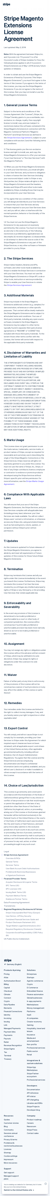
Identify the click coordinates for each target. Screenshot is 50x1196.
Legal (6, 851)
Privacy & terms (10, 1139)
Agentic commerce (35, 981)
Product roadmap (34, 1119)
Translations (9, 906)
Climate (7, 994)
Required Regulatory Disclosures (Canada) (23, 929)
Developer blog (33, 1110)
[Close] (45, 1184)
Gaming (30, 1025)
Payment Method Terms (16, 895)
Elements (8, 1008)
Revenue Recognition (13, 1045)
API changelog (33, 1099)
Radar (6, 1042)
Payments (8, 1035)
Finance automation (35, 994)
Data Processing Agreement (17, 902)
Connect (7, 998)
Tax (5, 1052)
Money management (35, 1008)
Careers (30, 1123)
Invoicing (7, 1018)
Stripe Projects (33, 1106)
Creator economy (34, 1021)
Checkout (8, 991)
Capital (7, 987)
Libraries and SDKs (35, 1103)
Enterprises (32, 974)
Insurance (31, 1034)
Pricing (6, 974)
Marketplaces (32, 1004)
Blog (6, 1126)
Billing (6, 984)
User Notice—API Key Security (18, 916)
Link (5, 1025)
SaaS (29, 1015)
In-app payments (34, 1001)
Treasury (8, 1059)
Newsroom (31, 1126)
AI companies (32, 1018)
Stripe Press (32, 1130)
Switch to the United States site (18, 1190)
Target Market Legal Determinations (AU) (23, 925)
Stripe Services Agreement (19, 137)
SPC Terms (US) (12, 885)
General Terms (12, 861)
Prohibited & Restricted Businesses (21, 872)
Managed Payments (12, 1028)
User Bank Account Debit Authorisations (23, 868)
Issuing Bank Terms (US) (16, 892)
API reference (33, 1093)
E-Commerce (32, 987)
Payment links (10, 1032)
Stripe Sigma (9, 1049)
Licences (8, 1149)
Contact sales (33, 1133)
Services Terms (12, 865)
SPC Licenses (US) (13, 889)
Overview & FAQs (13, 858)
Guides (7, 1119)
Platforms (31, 1011)
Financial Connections (13, 1011)
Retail (29, 1054)
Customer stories (11, 1123)
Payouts (7, 1038)
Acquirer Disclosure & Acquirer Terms (21, 882)
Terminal (7, 1055)
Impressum (8, 1159)
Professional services (36, 1048)
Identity (7, 1015)
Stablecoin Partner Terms (16, 899)
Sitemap (7, 1152)
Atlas (6, 977)
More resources (10, 1163)
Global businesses (34, 998)
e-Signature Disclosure (15, 875)
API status (31, 1096)
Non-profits (32, 1044)
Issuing (7, 1021)
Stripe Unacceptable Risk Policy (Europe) (23, 912)
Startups (30, 977)
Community (9, 1130)
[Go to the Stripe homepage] (6, 960)
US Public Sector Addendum (16, 939)
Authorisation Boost (12, 981)
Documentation (33, 1089)
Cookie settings (10, 1156)
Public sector (32, 1051)
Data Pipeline (9, 1004)
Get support (9, 1172)
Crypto (7, 1001)
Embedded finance (35, 991)
